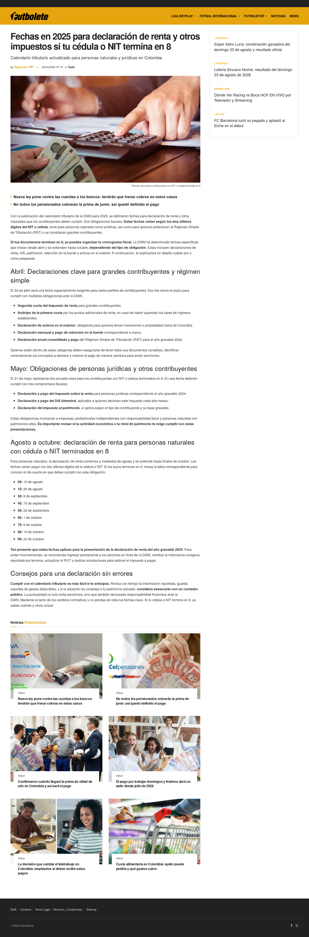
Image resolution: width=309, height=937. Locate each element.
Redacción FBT (24, 67)
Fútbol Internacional (218, 16)
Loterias (221, 38)
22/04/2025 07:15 (52, 67)
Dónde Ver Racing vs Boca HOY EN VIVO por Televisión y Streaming (252, 97)
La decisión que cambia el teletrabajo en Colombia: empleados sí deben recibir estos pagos (51, 868)
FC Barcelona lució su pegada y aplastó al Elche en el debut (249, 122)
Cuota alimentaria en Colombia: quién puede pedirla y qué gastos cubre (150, 866)
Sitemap (91, 909)
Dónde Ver (222, 88)
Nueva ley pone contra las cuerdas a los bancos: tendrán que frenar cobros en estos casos (95, 196)
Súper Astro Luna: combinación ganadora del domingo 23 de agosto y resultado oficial (252, 46)
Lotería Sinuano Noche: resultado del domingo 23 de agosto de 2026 (253, 72)
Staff (13, 909)
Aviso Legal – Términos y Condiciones (59, 909)
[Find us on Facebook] (291, 925)
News (294, 16)
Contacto (25, 909)
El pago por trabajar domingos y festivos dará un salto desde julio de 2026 (153, 783)
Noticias (278, 16)
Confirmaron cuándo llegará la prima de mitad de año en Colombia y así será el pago (55, 783)
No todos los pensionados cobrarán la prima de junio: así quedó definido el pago (86, 204)
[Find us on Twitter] (296, 925)
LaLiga (219, 114)
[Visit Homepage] (29, 16)
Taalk (71, 67)
